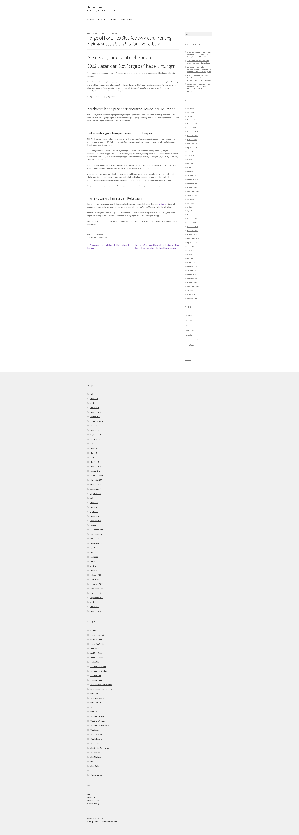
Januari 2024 (191, 223)
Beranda (90, 19)
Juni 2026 (190, 112)
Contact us (113, 19)
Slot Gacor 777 (96, 734)
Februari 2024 (192, 219)
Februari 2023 (192, 266)
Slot (92, 707)
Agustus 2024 (192, 195)
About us (101, 19)
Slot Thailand (95, 757)
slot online (188, 335)
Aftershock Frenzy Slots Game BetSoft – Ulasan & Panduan (108, 246)
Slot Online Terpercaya (99, 748)
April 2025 (190, 163)
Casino (93, 630)
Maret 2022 (191, 294)
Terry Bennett (113, 33)
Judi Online (99, 235)
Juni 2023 (190, 250)
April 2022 (190, 290)
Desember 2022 (192, 274)
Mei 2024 (190, 207)
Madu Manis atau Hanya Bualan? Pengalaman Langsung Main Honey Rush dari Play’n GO (199, 54)
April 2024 (190, 211)
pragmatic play (96, 680)
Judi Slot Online (96, 657)
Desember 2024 (192, 179)
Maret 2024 (191, 215)
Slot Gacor (94, 730)
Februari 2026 (192, 124)
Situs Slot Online (97, 698)
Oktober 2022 (192, 282)
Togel (92, 770)
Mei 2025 (190, 159)
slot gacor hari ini (191, 340)
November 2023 (192, 231)
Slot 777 (93, 712)
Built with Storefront (108, 821)
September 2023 (193, 239)
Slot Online (95, 743)
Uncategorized (96, 775)
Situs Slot (94, 694)
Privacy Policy (126, 19)
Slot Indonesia (96, 739)
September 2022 (193, 286)
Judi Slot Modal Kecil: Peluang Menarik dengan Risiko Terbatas (199, 62)
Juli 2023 (190, 247)
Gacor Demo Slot (97, 635)
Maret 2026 (191, 120)
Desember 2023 (192, 227)
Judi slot (188, 360)
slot (186, 350)
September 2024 (193, 191)
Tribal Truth (96, 7)
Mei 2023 (190, 254)
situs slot (188, 320)
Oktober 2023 (192, 235)
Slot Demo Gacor (97, 716)
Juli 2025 (190, 152)
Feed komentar (93, 800)
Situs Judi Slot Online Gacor (101, 689)
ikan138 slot (189, 330)
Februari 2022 (192, 298)
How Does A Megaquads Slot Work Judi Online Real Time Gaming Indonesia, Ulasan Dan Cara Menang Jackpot (156, 246)
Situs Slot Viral (96, 703)
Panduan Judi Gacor (98, 666)
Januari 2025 (191, 175)
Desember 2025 (192, 132)
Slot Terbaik (95, 752)
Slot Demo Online (97, 721)
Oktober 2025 (192, 140)
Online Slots (95, 662)
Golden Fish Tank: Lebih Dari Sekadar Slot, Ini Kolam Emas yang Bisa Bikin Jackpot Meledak (199, 78)
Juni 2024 (190, 203)
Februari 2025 (192, 171)
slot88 (187, 325)
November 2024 (192, 183)
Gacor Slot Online (97, 644)
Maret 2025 (191, 167)
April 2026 (190, 116)
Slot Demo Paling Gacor (99, 725)
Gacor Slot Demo (97, 639)
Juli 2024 (190, 199)
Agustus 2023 (192, 243)
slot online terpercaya (99, 237)
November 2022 (192, 278)
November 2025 (192, 136)
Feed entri (91, 797)
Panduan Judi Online (98, 671)
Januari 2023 (191, 270)
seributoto (163, 204)
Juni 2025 (190, 156)
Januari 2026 (191, 128)
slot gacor (188, 315)
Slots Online (95, 766)
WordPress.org (93, 803)
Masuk (89, 794)
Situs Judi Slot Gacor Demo (101, 684)
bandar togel (189, 345)
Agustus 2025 (192, 148)
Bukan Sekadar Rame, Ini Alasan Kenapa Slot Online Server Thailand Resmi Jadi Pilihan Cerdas (199, 87)
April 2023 (190, 258)
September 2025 (193, 144)
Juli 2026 (190, 108)
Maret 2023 (191, 262)
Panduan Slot (95, 675)
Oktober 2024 (192, 187)
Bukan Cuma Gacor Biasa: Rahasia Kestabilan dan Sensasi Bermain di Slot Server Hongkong (199, 69)
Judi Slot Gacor (96, 653)
